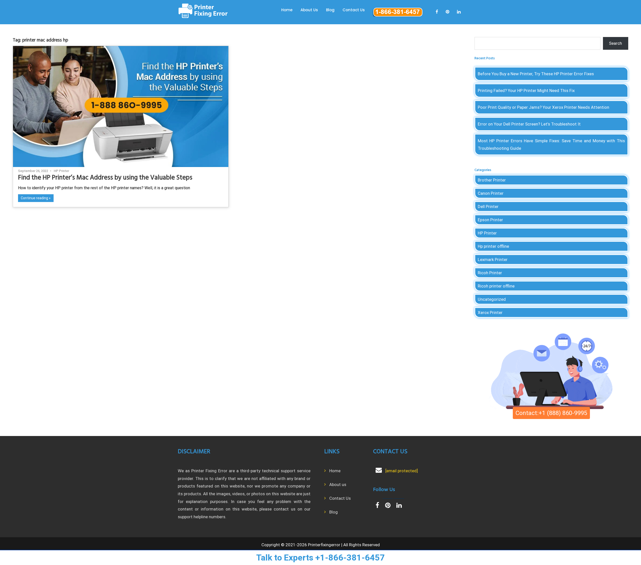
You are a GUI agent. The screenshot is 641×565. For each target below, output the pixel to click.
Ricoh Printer (490, 272)
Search (615, 43)
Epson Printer (490, 219)
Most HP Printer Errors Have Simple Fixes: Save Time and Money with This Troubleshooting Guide (551, 144)
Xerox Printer (490, 312)
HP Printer (61, 171)
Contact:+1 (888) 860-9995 (551, 413)
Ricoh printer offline (496, 286)
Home (286, 9)
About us (337, 484)
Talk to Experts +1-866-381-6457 (320, 557)
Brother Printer (492, 180)
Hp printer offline (493, 246)
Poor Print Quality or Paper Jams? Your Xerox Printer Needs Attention (543, 107)
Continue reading (34, 198)
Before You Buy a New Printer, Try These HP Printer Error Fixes (536, 73)
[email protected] (401, 470)
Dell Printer (488, 206)
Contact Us (354, 9)
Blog (330, 9)
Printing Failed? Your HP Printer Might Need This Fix (526, 90)
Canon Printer (491, 193)
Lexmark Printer (493, 259)
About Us (309, 9)
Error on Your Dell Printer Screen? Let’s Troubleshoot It (529, 124)
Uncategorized (492, 299)
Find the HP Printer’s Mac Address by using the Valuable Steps (105, 177)
